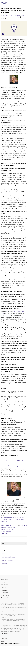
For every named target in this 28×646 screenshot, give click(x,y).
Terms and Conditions (6, 636)
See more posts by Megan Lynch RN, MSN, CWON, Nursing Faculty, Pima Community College (13, 519)
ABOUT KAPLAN (5, 585)
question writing (14, 335)
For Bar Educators (7, 560)
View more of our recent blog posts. (11, 466)
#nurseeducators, (6, 525)
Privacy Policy (4, 638)
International (5, 590)
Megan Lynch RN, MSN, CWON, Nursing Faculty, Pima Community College (13, 16)
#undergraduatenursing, (8, 527)
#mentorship (5, 533)
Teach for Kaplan (6, 598)
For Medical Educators (8, 557)
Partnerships (5, 593)
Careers (3, 587)
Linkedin (4, 563)
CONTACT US (4, 580)
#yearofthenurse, (6, 531)
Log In (3, 582)
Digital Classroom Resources (10, 554)
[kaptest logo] (4, 2)
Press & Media (5, 595)
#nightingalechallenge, (7, 529)
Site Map (3, 641)
